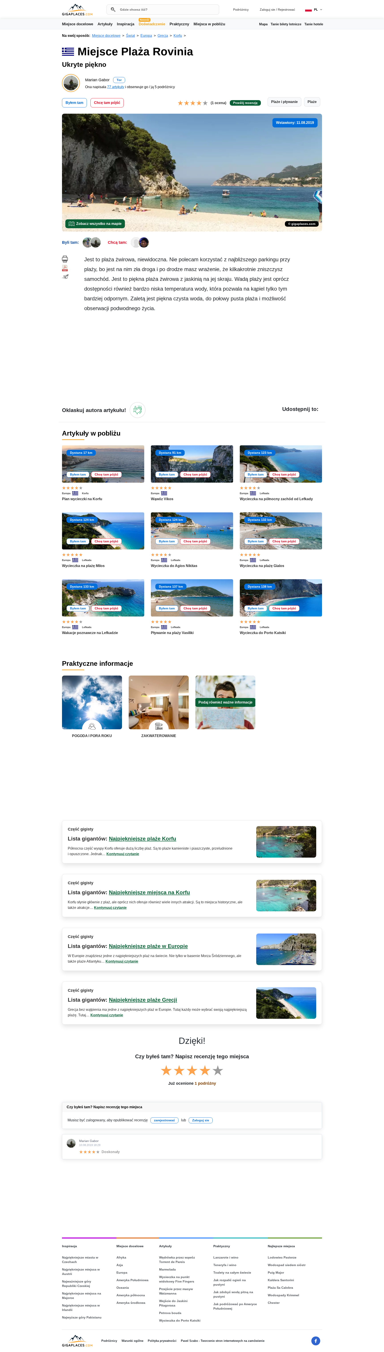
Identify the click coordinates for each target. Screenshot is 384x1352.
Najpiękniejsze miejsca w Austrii (81, 1272)
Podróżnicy (241, 9)
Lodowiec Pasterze (282, 1257)
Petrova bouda (170, 1313)
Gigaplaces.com (77, 10)
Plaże (312, 102)
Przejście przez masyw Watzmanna (176, 1291)
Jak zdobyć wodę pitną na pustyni (233, 1294)
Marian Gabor (89, 1141)
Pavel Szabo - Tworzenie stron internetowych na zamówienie (222, 1340)
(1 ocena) (218, 103)
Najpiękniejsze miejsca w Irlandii (81, 1308)
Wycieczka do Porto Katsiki (263, 633)
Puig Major (276, 1272)
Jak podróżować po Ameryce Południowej (235, 1306)
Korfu (85, 493)
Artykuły (105, 24)
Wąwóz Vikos (162, 499)
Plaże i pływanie (284, 102)
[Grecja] (77, 493)
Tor (119, 80)
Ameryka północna (130, 1295)
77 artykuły (115, 87)
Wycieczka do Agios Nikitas (174, 566)
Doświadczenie (152, 23)
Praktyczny (179, 24)
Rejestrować (286, 9)
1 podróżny (205, 1083)
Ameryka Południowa (132, 1280)
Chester (274, 1302)
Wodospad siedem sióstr (287, 1265)
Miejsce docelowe (77, 24)
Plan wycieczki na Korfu (82, 499)
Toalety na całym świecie (232, 1272)
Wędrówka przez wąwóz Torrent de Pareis (177, 1260)
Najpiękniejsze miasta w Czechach (80, 1260)
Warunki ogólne (132, 1340)
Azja (119, 1265)
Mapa (263, 24)
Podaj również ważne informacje (225, 702)
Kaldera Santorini (281, 1280)
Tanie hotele (313, 24)
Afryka (121, 1257)
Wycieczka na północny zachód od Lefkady (276, 499)
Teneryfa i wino (224, 1265)
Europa (66, 493)
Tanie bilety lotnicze (286, 24)
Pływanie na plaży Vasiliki (172, 633)
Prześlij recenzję (245, 103)
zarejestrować (164, 1120)
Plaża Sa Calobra (280, 1287)
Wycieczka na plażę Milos (83, 566)
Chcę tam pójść (107, 103)
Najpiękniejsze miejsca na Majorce (81, 1296)
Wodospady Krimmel (283, 1295)
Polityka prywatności (162, 1340)
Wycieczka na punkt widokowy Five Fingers (176, 1279)
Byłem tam (74, 103)
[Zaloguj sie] (138, 410)
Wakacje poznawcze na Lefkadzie (90, 633)
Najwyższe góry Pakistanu (82, 1317)
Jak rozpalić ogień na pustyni (229, 1282)
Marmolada (167, 1269)
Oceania (122, 1287)
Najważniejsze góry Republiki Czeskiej (76, 1284)
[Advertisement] (203, 357)
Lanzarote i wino (225, 1257)
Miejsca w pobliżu (209, 24)
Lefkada (264, 493)
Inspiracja (125, 24)
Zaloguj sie (267, 9)
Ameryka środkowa (130, 1302)
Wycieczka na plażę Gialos (262, 566)
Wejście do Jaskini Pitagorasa (173, 1303)
